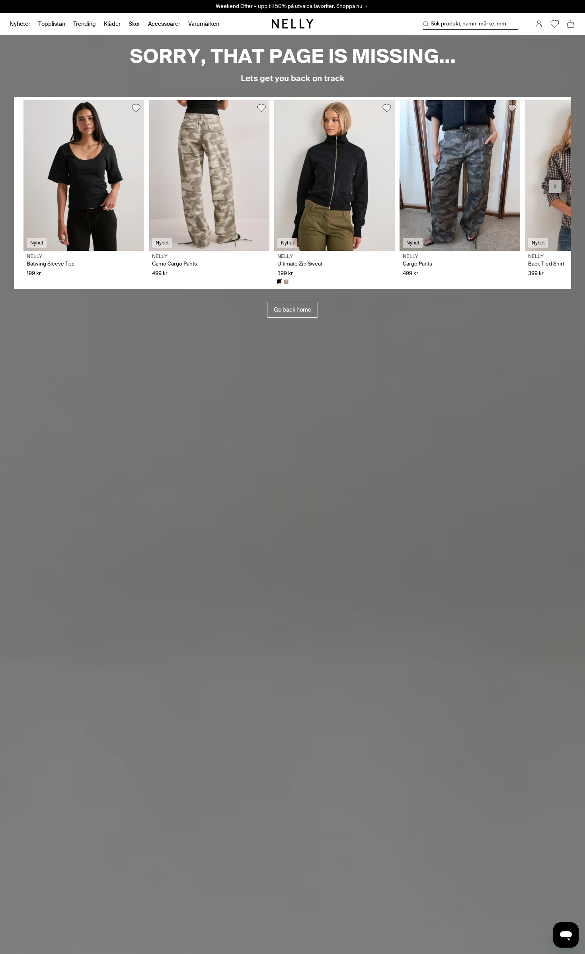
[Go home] (292, 24)
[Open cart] (570, 24)
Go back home (292, 309)
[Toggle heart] (136, 108)
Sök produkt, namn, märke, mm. (469, 23)
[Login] (539, 24)
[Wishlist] (555, 24)
